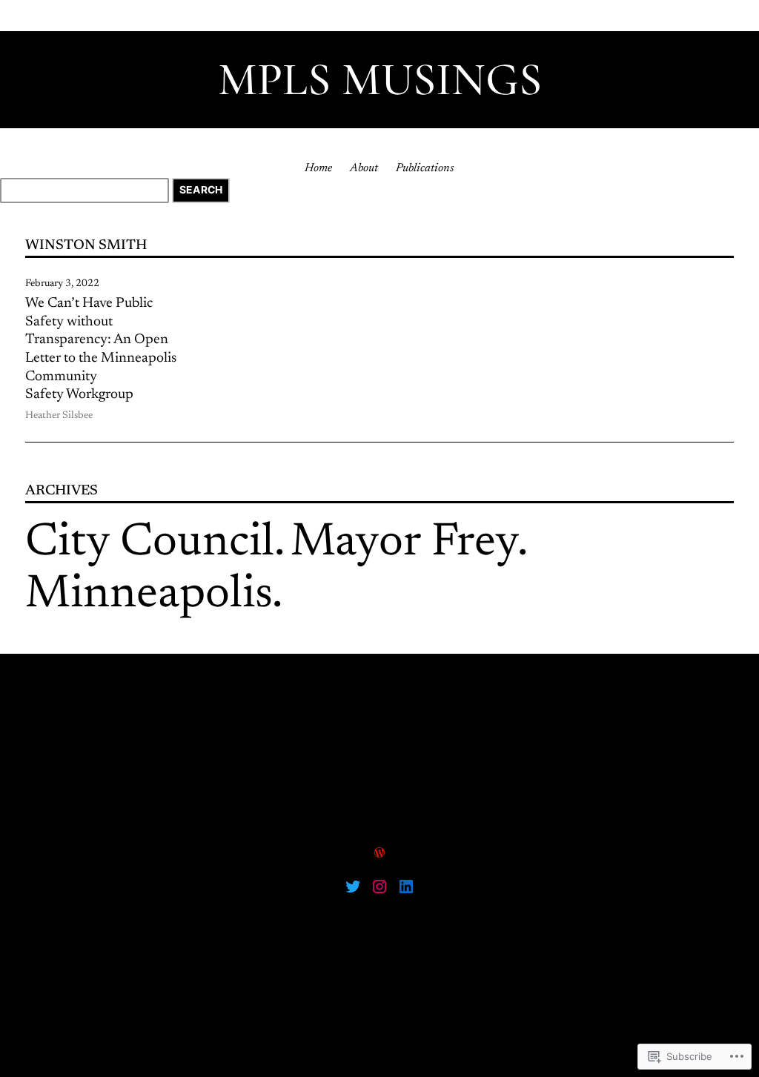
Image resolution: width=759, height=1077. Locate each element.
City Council (149, 543)
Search (200, 190)
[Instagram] (379, 886)
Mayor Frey (404, 543)
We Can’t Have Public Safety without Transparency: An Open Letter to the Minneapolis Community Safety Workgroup (100, 349)
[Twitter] (353, 886)
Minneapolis (148, 595)
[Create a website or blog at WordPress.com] (379, 853)
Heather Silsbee (59, 416)
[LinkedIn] (406, 886)
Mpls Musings (380, 79)
